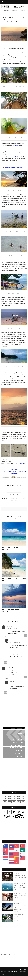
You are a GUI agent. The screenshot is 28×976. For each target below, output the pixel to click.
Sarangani (23, 498)
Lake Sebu (17, 145)
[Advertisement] (14, 15)
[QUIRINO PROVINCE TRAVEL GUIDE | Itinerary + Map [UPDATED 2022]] (8, 921)
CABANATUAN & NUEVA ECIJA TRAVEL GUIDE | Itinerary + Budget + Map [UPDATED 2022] (19, 907)
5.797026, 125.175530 (19, 463)
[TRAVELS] (9, 498)
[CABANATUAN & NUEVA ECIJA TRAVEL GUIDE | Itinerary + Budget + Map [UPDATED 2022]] (8, 910)
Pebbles (9, 626)
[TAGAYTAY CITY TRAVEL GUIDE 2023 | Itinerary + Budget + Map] (8, 880)
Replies (6, 636)
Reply (26, 635)
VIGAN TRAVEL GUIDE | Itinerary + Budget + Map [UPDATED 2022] (20, 895)
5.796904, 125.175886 (5, 164)
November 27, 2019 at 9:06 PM (13, 670)
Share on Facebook (14, 491)
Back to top (23, 969)
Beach (16, 498)
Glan (19, 498)
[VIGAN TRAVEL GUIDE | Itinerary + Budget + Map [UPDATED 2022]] (8, 900)
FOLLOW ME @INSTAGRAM (7, 954)
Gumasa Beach (14, 156)
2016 (13, 498)
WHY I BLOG (6, 10)
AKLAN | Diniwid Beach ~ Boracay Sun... (14, 579)
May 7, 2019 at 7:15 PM (12, 628)
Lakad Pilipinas (15, 640)
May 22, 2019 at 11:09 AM (15, 642)
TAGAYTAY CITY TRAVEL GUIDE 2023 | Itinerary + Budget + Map (20, 875)
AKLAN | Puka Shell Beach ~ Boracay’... (12, 548)
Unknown (10, 667)
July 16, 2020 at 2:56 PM (15, 684)
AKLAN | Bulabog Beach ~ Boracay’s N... (11, 610)
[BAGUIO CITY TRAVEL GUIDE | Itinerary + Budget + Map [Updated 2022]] (8, 890)
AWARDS (14, 10)
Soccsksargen (14, 500)
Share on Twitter (9, 494)
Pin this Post (22, 494)
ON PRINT (22, 10)
